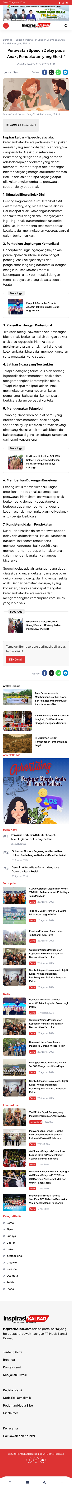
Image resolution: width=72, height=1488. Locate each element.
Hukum (11, 1249)
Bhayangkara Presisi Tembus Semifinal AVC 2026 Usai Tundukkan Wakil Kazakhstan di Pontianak (48, 1199)
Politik (10, 1282)
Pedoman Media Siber (18, 1405)
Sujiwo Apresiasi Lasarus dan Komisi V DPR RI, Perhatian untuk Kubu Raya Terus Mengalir (49, 892)
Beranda (9, 1359)
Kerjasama (10, 1428)
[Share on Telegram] (65, 72)
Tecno (10, 1288)
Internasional (36, 1122)
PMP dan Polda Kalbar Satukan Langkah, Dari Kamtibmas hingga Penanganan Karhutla (52, 719)
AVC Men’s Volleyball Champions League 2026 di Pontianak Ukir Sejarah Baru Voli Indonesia (47, 1155)
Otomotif (12, 1275)
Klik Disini (15, 659)
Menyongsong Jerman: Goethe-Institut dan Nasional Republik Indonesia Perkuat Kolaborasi (46, 1134)
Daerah (11, 1242)
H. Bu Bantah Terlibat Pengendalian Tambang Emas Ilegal (51, 741)
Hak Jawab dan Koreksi (19, 1436)
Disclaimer (10, 1413)
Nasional (12, 1269)
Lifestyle (12, 1262)
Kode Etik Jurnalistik (17, 1397)
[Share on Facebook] (44, 72)
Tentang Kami (12, 1352)
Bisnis (10, 1229)
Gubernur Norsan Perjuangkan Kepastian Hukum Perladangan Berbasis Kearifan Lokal (46, 953)
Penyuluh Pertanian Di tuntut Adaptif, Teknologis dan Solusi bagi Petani (43, 307)
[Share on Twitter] (51, 72)
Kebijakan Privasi (15, 1375)
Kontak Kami (12, 1367)
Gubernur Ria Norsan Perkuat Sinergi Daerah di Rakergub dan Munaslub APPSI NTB (43, 625)
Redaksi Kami (12, 1390)
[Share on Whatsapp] (58, 72)
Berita (32, 902)
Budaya (11, 1235)
